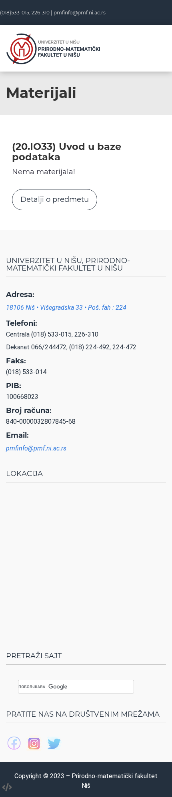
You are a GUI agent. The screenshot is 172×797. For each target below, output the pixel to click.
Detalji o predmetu (54, 199)
